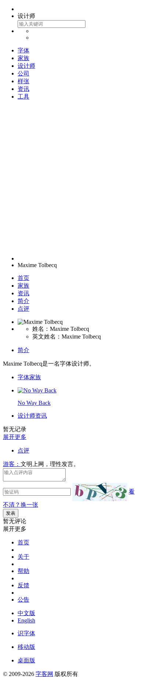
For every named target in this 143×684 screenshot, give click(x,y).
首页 (23, 278)
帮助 (23, 571)
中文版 (26, 613)
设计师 (26, 66)
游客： (12, 464)
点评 (23, 309)
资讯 (23, 89)
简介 (23, 301)
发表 (10, 513)
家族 (23, 58)
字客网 (44, 674)
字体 (23, 50)
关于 (23, 557)
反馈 (23, 585)
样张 (23, 81)
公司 (23, 73)
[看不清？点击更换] (99, 492)
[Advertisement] (71, 178)
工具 (23, 96)
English (26, 620)
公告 (23, 599)
